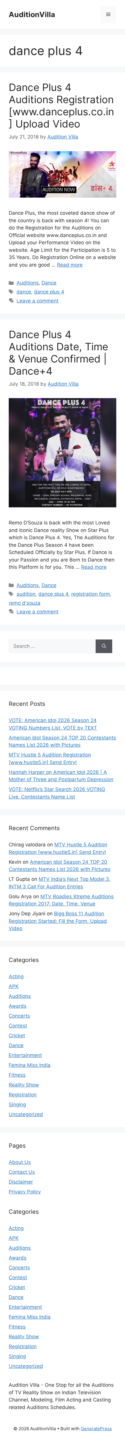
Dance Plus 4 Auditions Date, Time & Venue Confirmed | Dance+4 (58, 352)
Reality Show (24, 1085)
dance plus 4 (49, 292)
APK (14, 986)
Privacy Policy (25, 1192)
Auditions (28, 283)
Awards (17, 1006)
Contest (18, 1026)
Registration (23, 1095)
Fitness (17, 1075)
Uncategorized (26, 1114)
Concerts (19, 1016)
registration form (90, 594)
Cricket (17, 1035)
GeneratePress (96, 1428)
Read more (70, 265)
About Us (20, 1162)
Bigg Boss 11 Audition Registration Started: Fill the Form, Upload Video (58, 921)
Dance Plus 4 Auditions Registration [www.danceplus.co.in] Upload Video (61, 105)
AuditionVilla (32, 14)
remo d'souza (24, 603)
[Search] (104, 646)
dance (24, 292)
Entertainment (25, 1055)
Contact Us (22, 1172)
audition (26, 594)
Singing (17, 1104)
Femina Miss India (30, 1065)
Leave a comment (37, 301)
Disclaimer (21, 1182)
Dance (49, 283)
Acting (16, 976)
